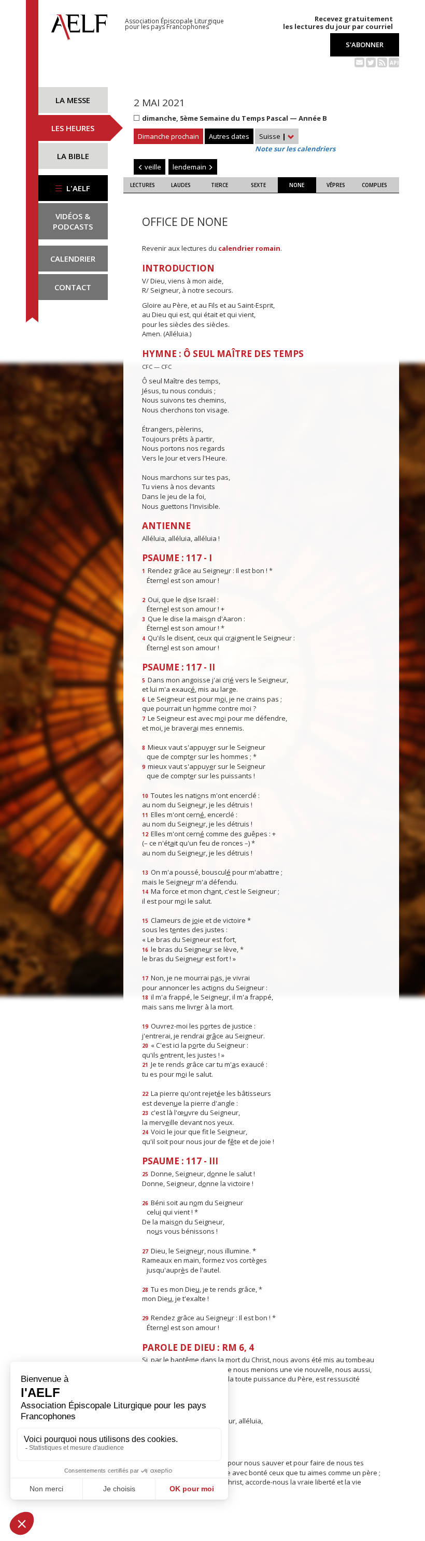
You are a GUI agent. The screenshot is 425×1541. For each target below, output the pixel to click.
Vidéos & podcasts (73, 221)
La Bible (73, 156)
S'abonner (365, 44)
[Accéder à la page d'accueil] (79, 24)
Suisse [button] (272, 136)
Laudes (181, 185)
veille (152, 167)
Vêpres (336, 185)
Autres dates (229, 136)
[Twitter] (371, 61)
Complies (374, 185)
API (394, 62)
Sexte (258, 185)
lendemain (190, 167)
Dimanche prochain (168, 136)
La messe (72, 100)
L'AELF (77, 188)
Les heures (72, 128)
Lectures (142, 185)
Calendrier (72, 258)
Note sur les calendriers (295, 148)
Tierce (219, 185)
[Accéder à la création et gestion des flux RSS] (382, 61)
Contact (72, 287)
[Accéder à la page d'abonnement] (359, 61)
